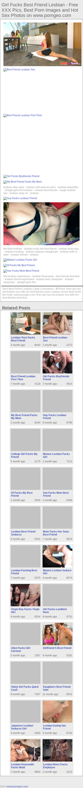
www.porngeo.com (17, 786)
